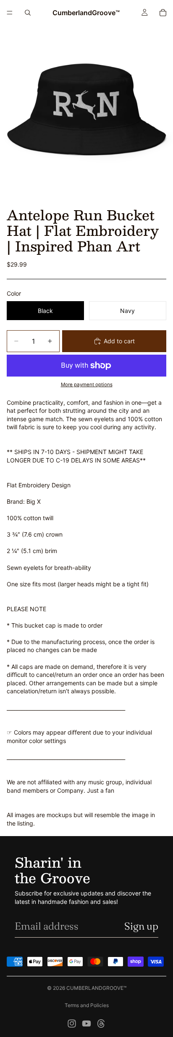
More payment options (87, 385)
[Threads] (101, 1023)
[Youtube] (86, 1023)
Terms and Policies (87, 1005)
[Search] (27, 12)
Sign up (141, 926)
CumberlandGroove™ (96, 988)
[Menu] (9, 12)
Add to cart (119, 341)
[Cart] (163, 12)
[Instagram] (72, 1023)
